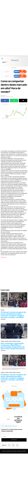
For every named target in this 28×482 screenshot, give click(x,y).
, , (10, 341)
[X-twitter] (17, 445)
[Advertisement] (14, 14)
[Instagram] (13, 445)
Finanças (15, 60)
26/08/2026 (3, 319)
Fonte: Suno (3, 257)
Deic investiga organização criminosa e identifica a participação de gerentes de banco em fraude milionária (13, 346)
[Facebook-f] (9, 445)
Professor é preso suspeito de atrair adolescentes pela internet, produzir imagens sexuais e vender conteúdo (13, 314)
